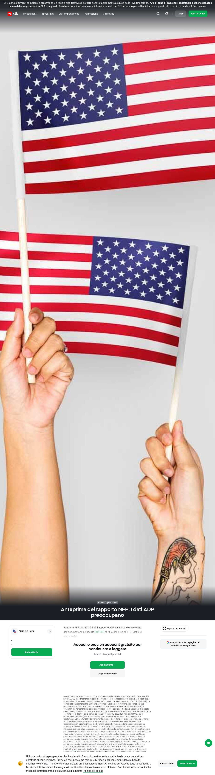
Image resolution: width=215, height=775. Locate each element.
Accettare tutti (187, 763)
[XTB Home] (13, 14)
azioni (74, 749)
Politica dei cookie (93, 770)
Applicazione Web (107, 673)
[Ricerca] (158, 14)
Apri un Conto (198, 13)
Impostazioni (167, 763)
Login (181, 13)
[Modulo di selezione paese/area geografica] (167, 14)
